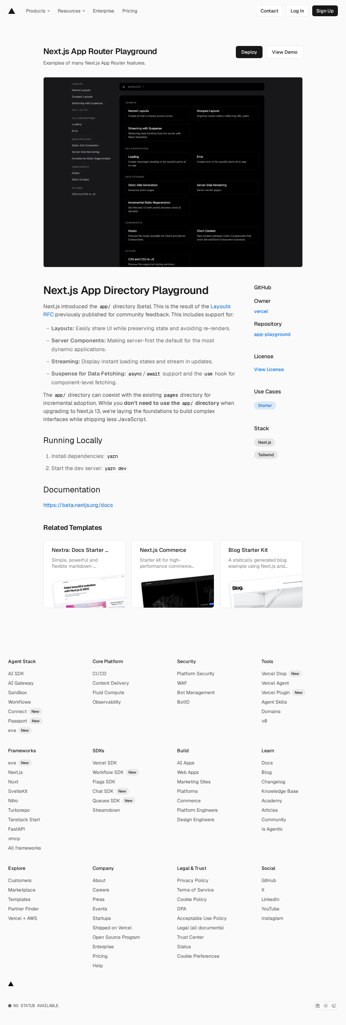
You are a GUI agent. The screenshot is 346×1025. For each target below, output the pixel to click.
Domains (271, 711)
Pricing (100, 956)
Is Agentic (272, 829)
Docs (267, 763)
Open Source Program (116, 937)
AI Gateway (21, 683)
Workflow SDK (115, 772)
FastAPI (16, 829)
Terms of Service (195, 890)
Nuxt (13, 782)
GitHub (269, 880)
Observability (107, 702)
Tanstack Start (24, 819)
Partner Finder (23, 909)
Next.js (15, 772)
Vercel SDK (105, 763)
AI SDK (16, 673)
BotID (183, 702)
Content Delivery (111, 683)
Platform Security (196, 673)
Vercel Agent (275, 683)
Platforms (187, 791)
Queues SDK (113, 801)
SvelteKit (17, 791)
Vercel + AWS (22, 918)
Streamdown (106, 810)
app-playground (272, 334)
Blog (267, 772)
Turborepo (19, 810)
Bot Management (196, 692)
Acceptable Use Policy (202, 918)
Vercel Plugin (282, 692)
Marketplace (21, 890)
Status (184, 947)
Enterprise (103, 947)
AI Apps (185, 763)
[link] (269, 10)
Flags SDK (104, 782)
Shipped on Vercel (112, 928)
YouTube (270, 909)
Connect (24, 711)
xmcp (14, 838)
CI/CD (99, 673)
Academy (272, 801)
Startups (102, 918)
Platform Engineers (197, 810)
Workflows (19, 702)
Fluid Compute (108, 692)
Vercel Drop (280, 673)
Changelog (273, 782)
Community (274, 819)
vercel (261, 311)
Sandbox (17, 692)
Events (100, 909)
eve (18, 730)
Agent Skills (274, 702)
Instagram (272, 918)
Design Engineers (195, 819)
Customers (19, 880)
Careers (101, 890)
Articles (270, 810)
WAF (182, 683)
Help (98, 965)
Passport (24, 721)
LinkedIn (270, 899)
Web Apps (188, 772)
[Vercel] (11, 11)
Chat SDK (109, 791)
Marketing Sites (194, 782)
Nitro (13, 801)
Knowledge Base (280, 791)
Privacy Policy (192, 880)
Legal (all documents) (200, 928)
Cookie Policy (192, 899)
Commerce (189, 801)
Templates (19, 899)
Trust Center (190, 937)
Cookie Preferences (198, 956)
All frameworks (24, 848)
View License (269, 369)
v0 (264, 721)
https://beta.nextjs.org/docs (78, 505)
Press (98, 899)
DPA (181, 909)
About (99, 880)
